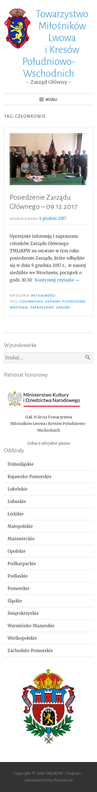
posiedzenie (73, 301)
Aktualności (43, 295)
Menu (51, 100)
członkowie (31, 301)
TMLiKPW (54, 773)
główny (52, 301)
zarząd (63, 307)
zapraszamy (42, 307)
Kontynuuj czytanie (57, 280)
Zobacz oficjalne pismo (48, 443)
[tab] (48, 464)
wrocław (19, 307)
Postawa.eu (63, 780)
